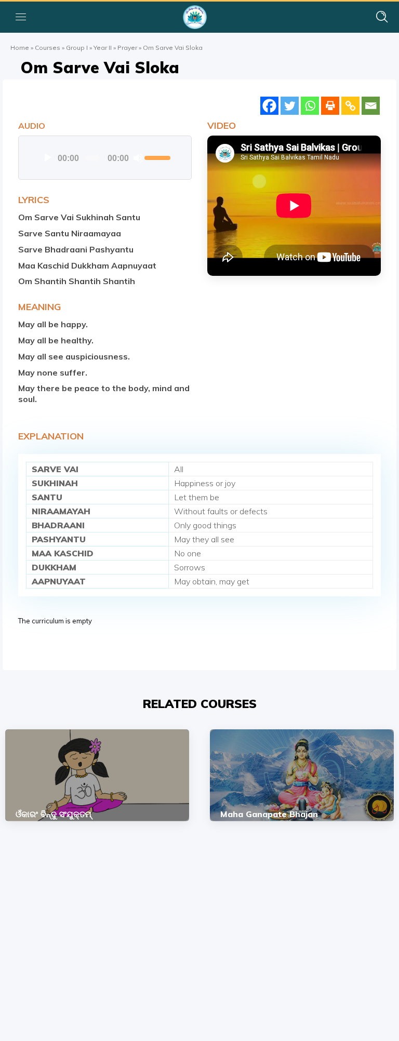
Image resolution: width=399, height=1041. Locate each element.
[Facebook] (269, 106)
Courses (47, 47)
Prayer (127, 47)
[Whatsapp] (310, 106)
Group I (77, 47)
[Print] (330, 106)
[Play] (48, 158)
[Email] (371, 106)
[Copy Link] (350, 106)
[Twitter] (290, 106)
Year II (103, 47)
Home (19, 47)
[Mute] (138, 158)
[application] (104, 158)
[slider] (157, 157)
